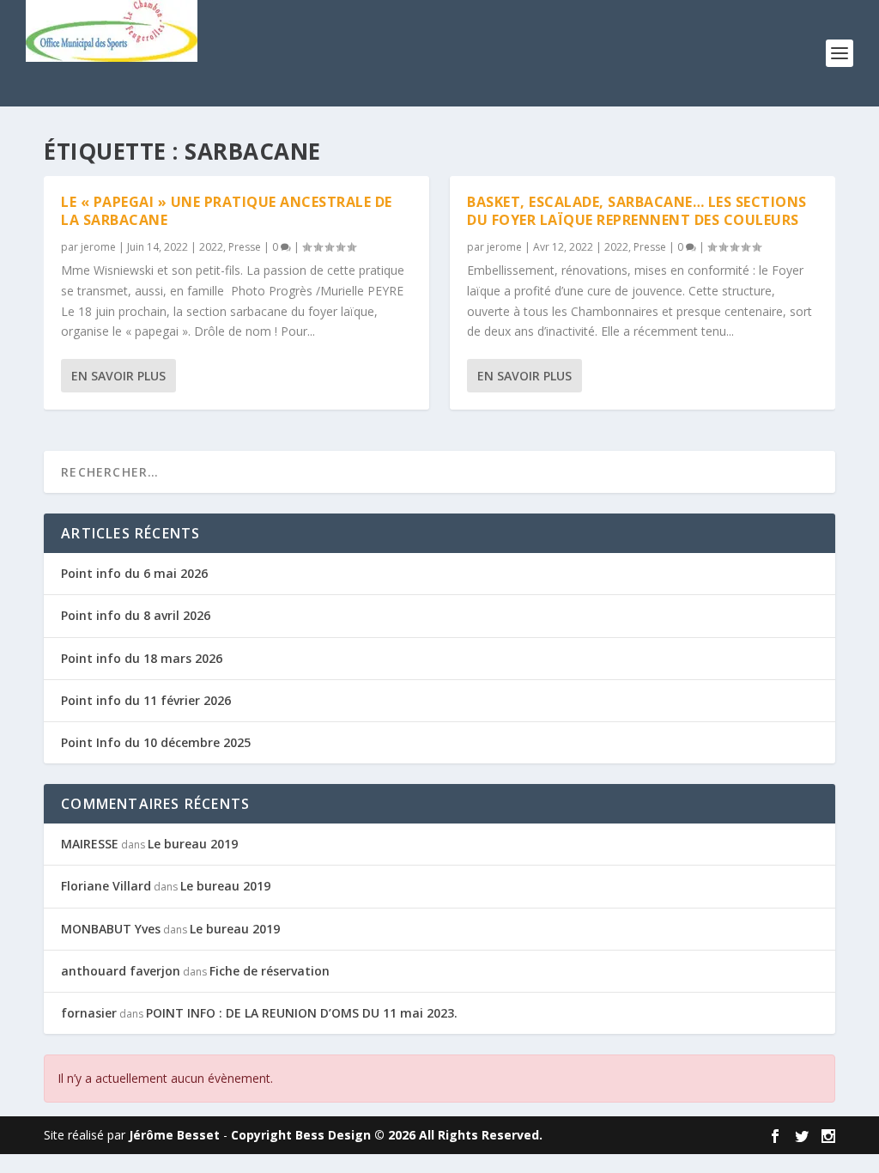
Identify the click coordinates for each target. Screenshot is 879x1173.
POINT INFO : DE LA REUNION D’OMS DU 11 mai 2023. (302, 1013)
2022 (211, 247)
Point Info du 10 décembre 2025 (156, 742)
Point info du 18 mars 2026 (141, 658)
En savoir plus (118, 376)
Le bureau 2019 (193, 844)
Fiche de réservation (269, 971)
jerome (98, 247)
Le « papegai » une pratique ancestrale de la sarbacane (226, 210)
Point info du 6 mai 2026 (134, 573)
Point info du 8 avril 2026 (135, 615)
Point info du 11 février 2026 (146, 700)
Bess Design (333, 1135)
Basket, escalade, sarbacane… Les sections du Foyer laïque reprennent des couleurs (637, 210)
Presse (244, 247)
